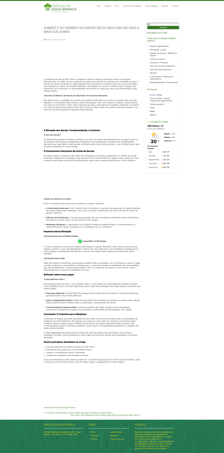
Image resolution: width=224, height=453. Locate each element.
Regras (153, 115)
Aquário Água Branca (159, 46)
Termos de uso (117, 439)
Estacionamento (157, 104)
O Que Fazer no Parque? (132, 6)
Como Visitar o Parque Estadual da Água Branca (161, 99)
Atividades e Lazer (158, 49)
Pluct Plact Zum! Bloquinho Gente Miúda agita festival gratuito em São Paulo (105, 415)
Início (99, 6)
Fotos (116, 6)
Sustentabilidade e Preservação (164, 82)
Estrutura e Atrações (159, 62)
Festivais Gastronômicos (161, 69)
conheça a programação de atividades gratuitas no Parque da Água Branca (78, 413)
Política (94, 439)
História (108, 6)
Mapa (152, 111)
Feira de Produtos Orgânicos (162, 66)
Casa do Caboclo (157, 59)
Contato (175, 6)
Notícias (165, 6)
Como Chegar (150, 6)
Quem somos (116, 432)
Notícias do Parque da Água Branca (59, 407)
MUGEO (153, 73)
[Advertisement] (92, 60)
